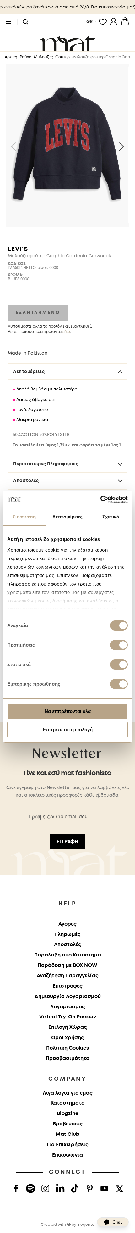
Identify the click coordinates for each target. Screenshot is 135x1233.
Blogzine (67, 1113)
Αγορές (67, 924)
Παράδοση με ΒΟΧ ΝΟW (67, 965)
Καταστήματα (68, 1103)
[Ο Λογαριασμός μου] (113, 21)
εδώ (66, 331)
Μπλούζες (43, 57)
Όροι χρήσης (67, 1037)
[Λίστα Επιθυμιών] (103, 21)
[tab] (67, 434)
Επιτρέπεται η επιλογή (68, 729)
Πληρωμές (67, 934)
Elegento (85, 1224)
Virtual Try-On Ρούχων (67, 1017)
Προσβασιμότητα (67, 1058)
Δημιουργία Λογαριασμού (68, 996)
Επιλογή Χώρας (67, 1027)
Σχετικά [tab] (110, 516)
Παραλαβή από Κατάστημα (67, 955)
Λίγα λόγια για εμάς (68, 1093)
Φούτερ (62, 57)
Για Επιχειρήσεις (68, 1144)
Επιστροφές (68, 986)
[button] (25, 22)
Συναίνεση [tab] (24, 516)
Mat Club (67, 1134)
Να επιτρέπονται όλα (68, 711)
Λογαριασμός (67, 1007)
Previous (16, 146)
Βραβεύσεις (68, 1124)
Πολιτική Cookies (67, 1048)
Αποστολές (26, 481)
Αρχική (11, 57)
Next (119, 146)
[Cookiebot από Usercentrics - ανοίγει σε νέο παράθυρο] (100, 500)
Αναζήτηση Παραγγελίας (68, 975)
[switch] (119, 646)
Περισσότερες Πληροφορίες (45, 464)
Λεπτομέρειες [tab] (67, 516)
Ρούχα (25, 57)
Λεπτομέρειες (29, 371)
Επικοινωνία (67, 1155)
